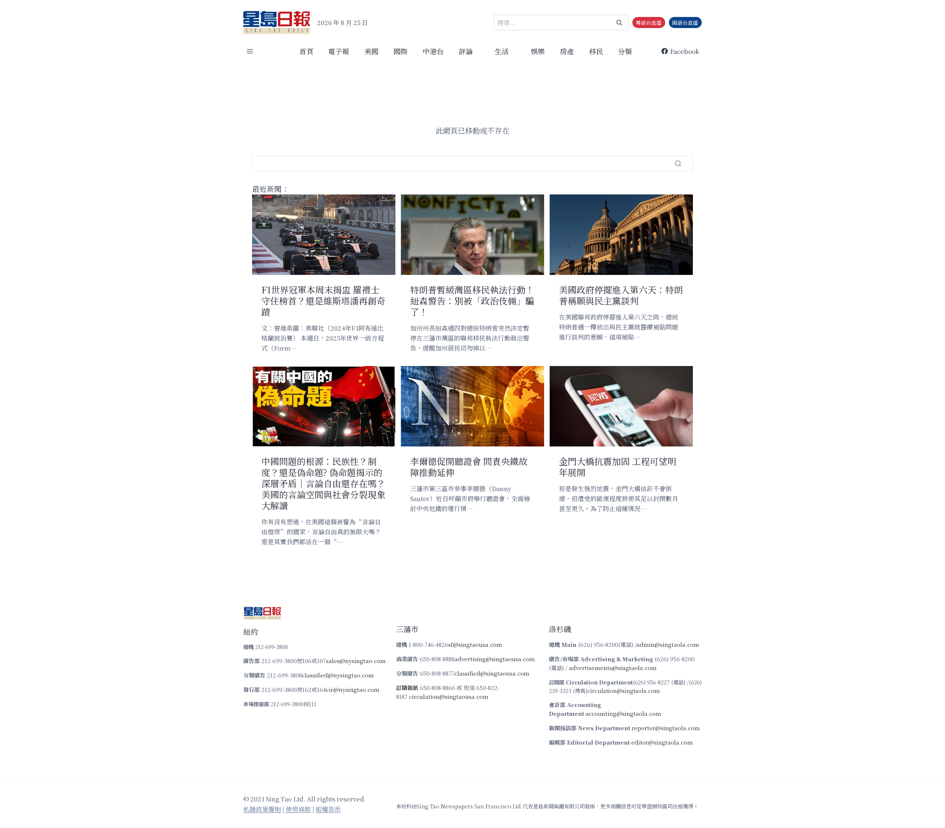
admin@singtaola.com (667, 644)
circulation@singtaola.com (623, 690)
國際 (401, 51)
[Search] (678, 163)
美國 (371, 51)
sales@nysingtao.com (356, 661)
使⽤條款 (298, 809)
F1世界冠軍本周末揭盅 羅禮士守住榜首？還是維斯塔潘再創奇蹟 (323, 300)
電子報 (338, 51)
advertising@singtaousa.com (494, 659)
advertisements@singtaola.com (613, 668)
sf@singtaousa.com (475, 644)
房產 (567, 51)
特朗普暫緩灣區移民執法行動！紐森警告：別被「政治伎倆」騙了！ (472, 300)
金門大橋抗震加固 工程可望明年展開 (617, 467)
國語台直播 (685, 22)
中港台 (433, 51)
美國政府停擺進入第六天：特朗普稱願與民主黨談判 (621, 295)
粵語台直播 (649, 22)
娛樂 (538, 51)
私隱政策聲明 (262, 809)
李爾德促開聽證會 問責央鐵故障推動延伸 (469, 467)
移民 (596, 51)
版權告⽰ (328, 809)
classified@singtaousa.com (491, 673)
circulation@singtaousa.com (448, 696)
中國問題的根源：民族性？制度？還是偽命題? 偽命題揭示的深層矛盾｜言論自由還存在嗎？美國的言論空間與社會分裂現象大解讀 (323, 483)
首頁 (306, 51)
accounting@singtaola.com (623, 713)
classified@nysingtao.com (338, 675)
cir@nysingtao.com (352, 689)
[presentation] (323, 234)
